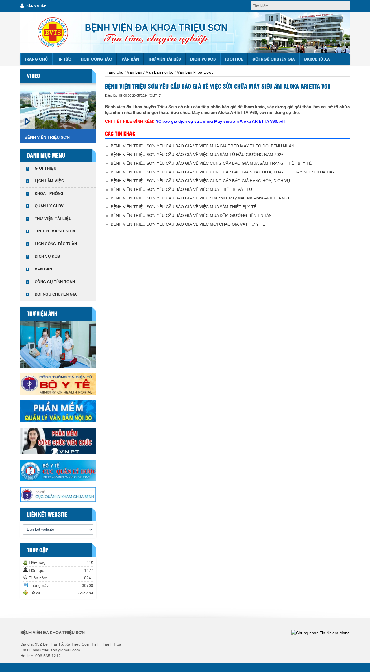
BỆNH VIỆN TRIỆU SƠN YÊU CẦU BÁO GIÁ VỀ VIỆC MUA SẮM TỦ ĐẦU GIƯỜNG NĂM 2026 (197, 154)
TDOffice (234, 59)
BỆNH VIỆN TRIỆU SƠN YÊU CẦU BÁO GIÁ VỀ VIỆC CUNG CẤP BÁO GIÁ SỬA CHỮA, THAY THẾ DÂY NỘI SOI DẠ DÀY (223, 172)
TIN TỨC (64, 59)
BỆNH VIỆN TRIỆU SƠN (47, 137)
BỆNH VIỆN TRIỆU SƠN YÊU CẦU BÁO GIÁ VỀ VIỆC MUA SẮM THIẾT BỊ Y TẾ (183, 206)
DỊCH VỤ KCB (203, 59)
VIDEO (33, 76)
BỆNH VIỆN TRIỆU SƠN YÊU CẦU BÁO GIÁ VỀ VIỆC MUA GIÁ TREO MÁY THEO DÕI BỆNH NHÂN (202, 146)
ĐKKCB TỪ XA (317, 59)
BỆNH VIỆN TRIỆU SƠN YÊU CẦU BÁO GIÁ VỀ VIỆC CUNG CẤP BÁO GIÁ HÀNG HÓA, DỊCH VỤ (200, 180)
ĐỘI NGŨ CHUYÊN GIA (273, 59)
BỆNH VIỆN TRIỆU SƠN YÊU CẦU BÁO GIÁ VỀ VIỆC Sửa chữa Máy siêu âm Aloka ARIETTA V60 (200, 198)
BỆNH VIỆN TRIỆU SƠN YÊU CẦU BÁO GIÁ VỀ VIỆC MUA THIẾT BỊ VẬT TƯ (182, 189)
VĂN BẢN (130, 59)
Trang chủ (36, 59)
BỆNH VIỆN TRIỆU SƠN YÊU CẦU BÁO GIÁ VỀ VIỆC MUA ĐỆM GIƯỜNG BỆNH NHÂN (191, 215)
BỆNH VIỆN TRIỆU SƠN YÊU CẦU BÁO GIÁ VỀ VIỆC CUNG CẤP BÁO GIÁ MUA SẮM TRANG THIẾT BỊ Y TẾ (211, 163)
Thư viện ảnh (42, 314)
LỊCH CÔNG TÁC (96, 59)
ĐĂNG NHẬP (36, 6)
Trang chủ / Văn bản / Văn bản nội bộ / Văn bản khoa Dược (159, 72)
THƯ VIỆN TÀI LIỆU (164, 59)
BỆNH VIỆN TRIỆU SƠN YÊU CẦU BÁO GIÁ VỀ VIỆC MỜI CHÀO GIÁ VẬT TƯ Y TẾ (188, 224)
